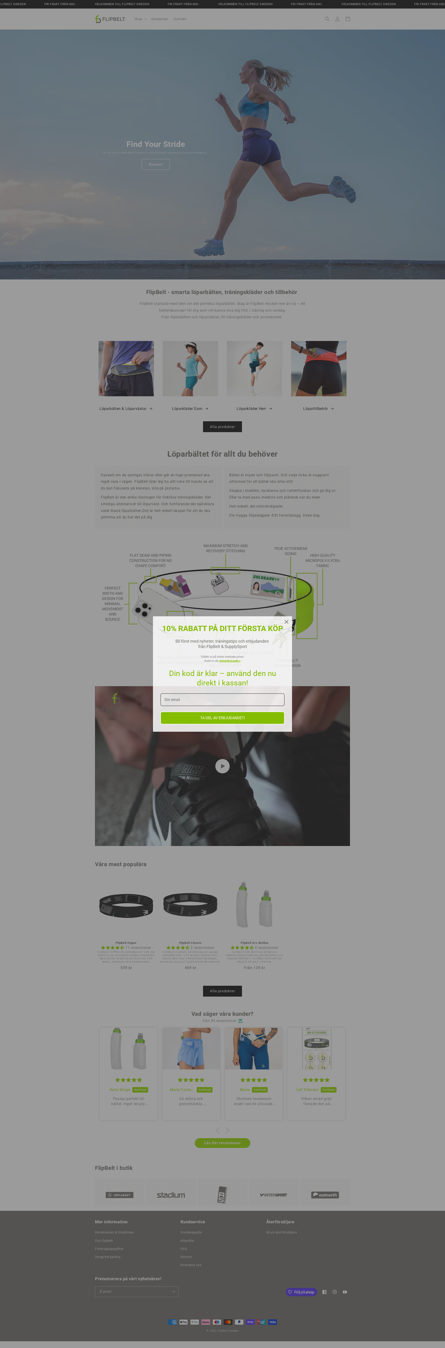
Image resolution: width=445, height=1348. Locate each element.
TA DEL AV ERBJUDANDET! (222, 718)
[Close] (286, 621)
